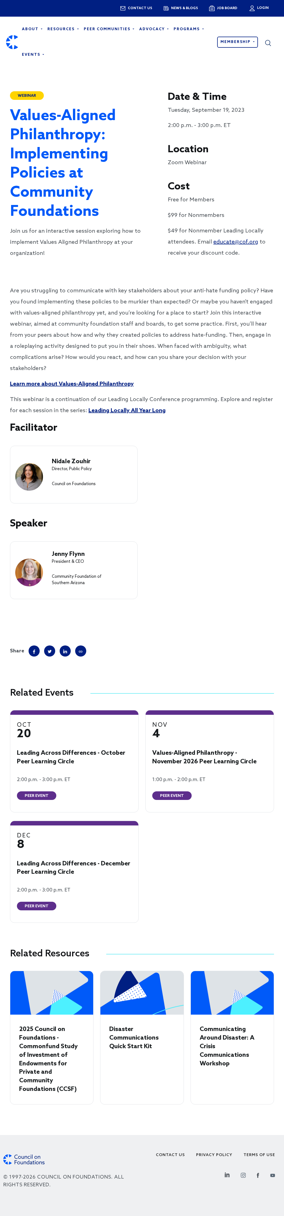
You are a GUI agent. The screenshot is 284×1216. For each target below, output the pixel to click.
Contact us (140, 8)
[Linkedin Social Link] (227, 1174)
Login (262, 8)
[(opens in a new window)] (80, 651)
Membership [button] (236, 42)
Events (32, 55)
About (31, 29)
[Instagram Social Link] (243, 1174)
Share (17, 651)
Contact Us (170, 1155)
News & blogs (184, 8)
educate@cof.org (235, 242)
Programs (187, 29)
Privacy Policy (214, 1155)
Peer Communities (108, 29)
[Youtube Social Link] (272, 1174)
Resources (61, 29)
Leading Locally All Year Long (127, 410)
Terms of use (259, 1155)
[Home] (12, 42)
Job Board (227, 8)
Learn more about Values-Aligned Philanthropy (72, 384)
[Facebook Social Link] (258, 1174)
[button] (271, 42)
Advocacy (152, 29)
